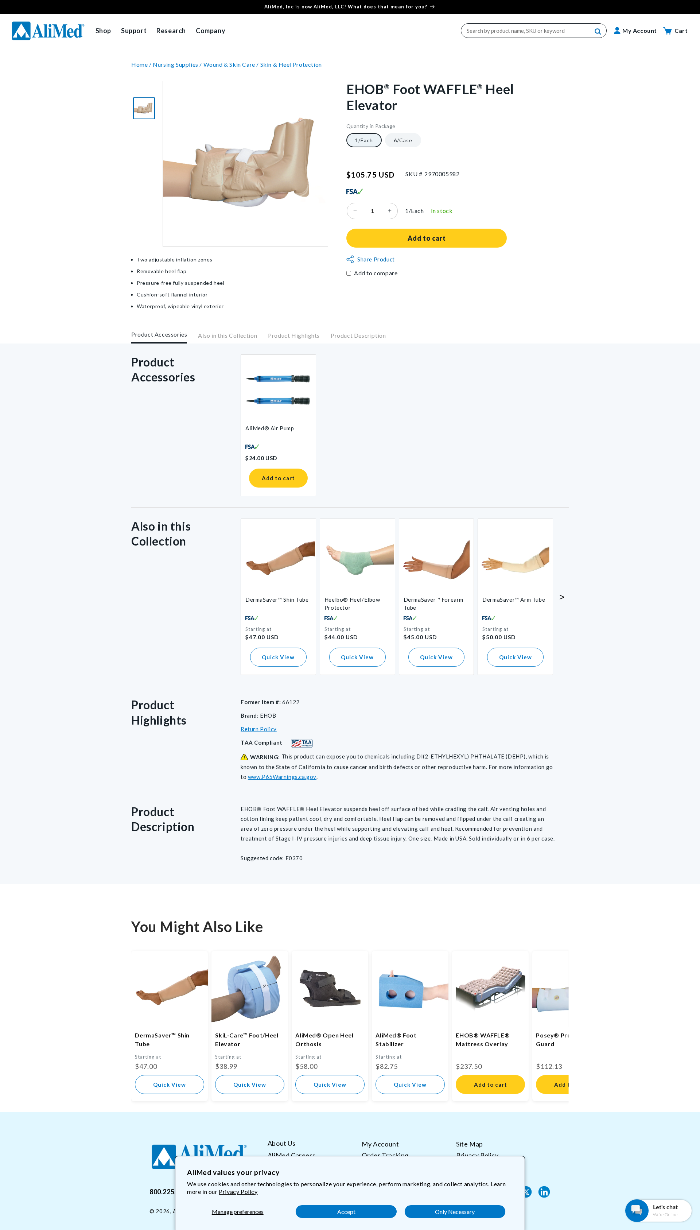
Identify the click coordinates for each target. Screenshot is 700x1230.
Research (171, 31)
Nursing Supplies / (178, 64)
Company (210, 31)
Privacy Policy (238, 1191)
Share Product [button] (376, 259)
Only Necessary (455, 1211)
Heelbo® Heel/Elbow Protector (352, 603)
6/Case (403, 140)
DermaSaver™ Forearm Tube (433, 603)
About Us (282, 1143)
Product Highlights (294, 335)
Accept (346, 1211)
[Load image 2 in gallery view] (144, 108)
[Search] (598, 32)
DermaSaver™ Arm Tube (513, 599)
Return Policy (259, 729)
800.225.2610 (170, 1192)
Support (134, 31)
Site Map (469, 1144)
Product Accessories (159, 334)
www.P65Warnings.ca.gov (282, 776)
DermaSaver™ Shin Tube (277, 599)
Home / (142, 64)
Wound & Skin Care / (231, 64)
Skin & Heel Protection (291, 64)
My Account (380, 1144)
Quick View (278, 657)
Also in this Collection (227, 335)
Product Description (358, 335)
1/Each (364, 140)
